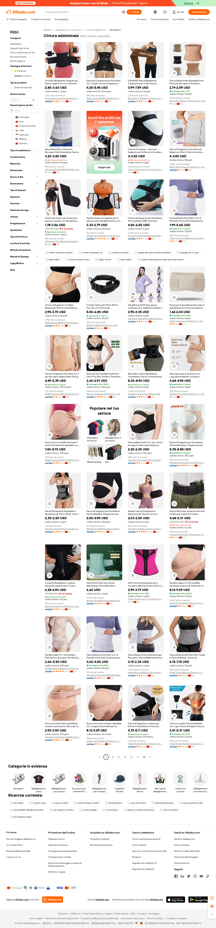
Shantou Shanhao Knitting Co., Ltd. (103, 394)
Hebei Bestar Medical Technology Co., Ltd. (63, 322)
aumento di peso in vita (79, 259)
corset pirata (112, 810)
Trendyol (141, 913)
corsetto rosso (39, 803)
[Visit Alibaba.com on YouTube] (201, 876)
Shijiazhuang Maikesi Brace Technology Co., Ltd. (104, 529)
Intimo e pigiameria (95, 30)
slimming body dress (164, 803)
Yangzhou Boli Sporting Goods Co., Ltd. (63, 529)
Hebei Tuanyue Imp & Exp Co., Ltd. (186, 321)
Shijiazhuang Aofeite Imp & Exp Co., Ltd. (104, 235)
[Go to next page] (150, 757)
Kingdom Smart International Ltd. (144, 394)
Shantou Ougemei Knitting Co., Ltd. (62, 606)
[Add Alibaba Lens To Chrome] (52, 899)
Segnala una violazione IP (144, 863)
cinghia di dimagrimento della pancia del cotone (162, 259)
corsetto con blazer (120, 253)
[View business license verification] (136, 923)
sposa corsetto (61, 803)
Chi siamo (11, 832)
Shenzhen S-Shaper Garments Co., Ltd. (146, 98)
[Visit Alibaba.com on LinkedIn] (182, 876)
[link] (212, 898)
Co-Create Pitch (14, 845)
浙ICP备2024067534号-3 (188, 923)
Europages (154, 913)
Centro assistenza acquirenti (146, 839)
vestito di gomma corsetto (61, 253)
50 (144, 757)
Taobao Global (121, 913)
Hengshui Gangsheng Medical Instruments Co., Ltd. (146, 318)
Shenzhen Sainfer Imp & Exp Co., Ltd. (187, 101)
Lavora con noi (13, 857)
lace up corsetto (138, 803)
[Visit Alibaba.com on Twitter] (189, 876)
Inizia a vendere (181, 845)
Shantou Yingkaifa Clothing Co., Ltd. (187, 394)
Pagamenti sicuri (56, 839)
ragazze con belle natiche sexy (140, 810)
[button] (123, 12)
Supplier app (102, 899)
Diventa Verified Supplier (186, 857)
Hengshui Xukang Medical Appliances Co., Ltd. (146, 235)
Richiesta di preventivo (101, 845)
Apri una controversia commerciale (149, 851)
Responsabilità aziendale (18, 851)
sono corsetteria (170, 810)
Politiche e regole (56, 872)
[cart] (165, 12)
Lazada (108, 913)
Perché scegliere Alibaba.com (21, 839)
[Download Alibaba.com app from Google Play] (199, 899)
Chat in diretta (139, 845)
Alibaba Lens (22, 899)
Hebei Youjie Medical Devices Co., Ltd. (104, 98)
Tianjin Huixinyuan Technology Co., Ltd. (146, 169)
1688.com (75, 913)
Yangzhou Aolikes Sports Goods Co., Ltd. (146, 529)
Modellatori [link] (115, 30)
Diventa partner (181, 863)
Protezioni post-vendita (59, 857)
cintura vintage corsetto (88, 803)
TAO (133, 913)
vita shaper (18, 803)
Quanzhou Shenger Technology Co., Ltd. (187, 534)
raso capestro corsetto (63, 810)
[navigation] (24, 394)
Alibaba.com (156, 899)
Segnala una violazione (143, 869)
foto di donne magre (22, 817)
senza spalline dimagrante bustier (28, 810)
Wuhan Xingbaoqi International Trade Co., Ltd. (104, 600)
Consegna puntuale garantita (62, 851)
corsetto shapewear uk (92, 253)
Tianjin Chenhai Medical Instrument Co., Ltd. (187, 238)
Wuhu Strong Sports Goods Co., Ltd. (187, 167)
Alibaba (47, 30)
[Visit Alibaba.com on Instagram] (195, 876)
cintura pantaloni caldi (192, 803)
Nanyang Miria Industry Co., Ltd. (101, 325)
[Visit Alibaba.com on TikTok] (208, 876)
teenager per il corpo (189, 253)
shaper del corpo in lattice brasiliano (154, 253)
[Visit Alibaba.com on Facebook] (176, 876)
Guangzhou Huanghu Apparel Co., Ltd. (63, 98)
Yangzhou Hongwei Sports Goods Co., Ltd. (146, 460)
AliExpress (63, 913)
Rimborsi (136, 857)
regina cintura (105, 259)
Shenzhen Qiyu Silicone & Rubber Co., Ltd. (63, 241)
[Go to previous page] (100, 757)
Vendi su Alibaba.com (184, 839)
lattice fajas (54, 259)
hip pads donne (115, 803)
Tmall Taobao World (92, 913)
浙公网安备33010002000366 (159, 923)
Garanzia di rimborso (58, 845)
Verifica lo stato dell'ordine (187, 851)
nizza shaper (126, 259)
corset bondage (90, 810)
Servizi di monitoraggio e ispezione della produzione (65, 864)
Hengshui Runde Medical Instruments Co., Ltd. (63, 169)
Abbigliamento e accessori (69, 30)
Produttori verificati (99, 839)
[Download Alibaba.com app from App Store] (175, 899)
